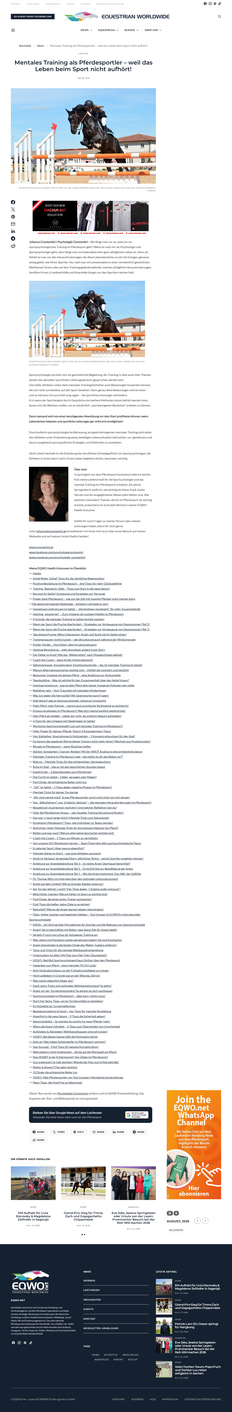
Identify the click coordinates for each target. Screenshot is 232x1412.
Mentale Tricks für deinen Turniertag (55, 792)
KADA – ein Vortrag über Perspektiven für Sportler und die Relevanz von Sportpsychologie (89, 924)
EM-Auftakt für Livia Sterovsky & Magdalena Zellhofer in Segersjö (33, 1216)
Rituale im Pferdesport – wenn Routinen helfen (62, 746)
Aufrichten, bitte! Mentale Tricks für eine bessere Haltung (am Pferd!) (75, 828)
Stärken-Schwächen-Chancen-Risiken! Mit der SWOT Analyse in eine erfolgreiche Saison (87, 751)
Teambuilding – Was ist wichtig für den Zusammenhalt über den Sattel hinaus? (81, 680)
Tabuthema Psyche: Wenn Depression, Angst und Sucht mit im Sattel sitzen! (80, 634)
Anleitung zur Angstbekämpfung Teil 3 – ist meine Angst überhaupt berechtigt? (81, 863)
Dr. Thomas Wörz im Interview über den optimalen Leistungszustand (75, 878)
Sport (33, 1207)
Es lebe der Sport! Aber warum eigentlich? (58, 848)
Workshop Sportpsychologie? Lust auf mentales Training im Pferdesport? (78, 726)
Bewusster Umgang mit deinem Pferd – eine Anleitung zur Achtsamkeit (77, 675)
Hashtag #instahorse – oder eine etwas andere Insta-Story (69, 649)
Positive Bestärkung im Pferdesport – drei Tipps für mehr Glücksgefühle (77, 583)
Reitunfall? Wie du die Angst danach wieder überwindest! (68, 909)
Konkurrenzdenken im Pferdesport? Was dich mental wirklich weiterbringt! (79, 710)
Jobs (96, 1354)
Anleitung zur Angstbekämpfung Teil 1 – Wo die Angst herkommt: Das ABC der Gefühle (87, 873)
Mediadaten (53, 3)
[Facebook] (205, 3)
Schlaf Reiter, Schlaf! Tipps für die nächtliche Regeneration (68, 578)
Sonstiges (133, 1207)
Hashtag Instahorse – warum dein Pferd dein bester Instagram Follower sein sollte (83, 685)
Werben (15, 3)
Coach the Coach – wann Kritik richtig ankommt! (63, 660)
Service (129, 30)
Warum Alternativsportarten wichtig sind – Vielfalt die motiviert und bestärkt (81, 670)
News (85, 30)
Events (70, 3)
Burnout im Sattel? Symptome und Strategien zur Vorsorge (69, 593)
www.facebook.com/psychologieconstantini (56, 552)
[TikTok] (219, 3)
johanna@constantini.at (51, 531)
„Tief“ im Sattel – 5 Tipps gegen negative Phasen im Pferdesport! (72, 787)
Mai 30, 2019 (83, 78)
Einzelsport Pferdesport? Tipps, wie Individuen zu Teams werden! (73, 822)
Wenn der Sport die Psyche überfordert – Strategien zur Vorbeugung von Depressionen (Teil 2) (91, 624)
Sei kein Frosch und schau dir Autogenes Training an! (65, 934)
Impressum (170, 1399)
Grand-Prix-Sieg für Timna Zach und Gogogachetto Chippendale (83, 1216)
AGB (153, 1399)
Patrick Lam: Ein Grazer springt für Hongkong (196, 1325)
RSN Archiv (131, 1354)
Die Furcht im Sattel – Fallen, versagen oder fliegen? (65, 777)
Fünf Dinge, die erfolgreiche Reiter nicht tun (60, 782)
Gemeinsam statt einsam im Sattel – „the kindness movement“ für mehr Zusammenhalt (86, 609)
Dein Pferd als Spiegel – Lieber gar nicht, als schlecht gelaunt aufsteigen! (77, 716)
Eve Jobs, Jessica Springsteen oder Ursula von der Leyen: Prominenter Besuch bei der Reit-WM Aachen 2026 (134, 1218)
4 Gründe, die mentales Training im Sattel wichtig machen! (68, 619)
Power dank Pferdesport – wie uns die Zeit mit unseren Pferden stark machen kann (84, 598)
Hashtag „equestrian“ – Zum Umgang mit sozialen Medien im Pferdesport (78, 614)
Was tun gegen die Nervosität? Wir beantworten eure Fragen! (71, 695)
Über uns (151, 30)
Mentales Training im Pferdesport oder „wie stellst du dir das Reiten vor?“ (78, 756)
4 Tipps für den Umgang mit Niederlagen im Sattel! (64, 721)
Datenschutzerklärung (203, 1399)
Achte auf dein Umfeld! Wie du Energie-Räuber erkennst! (68, 884)
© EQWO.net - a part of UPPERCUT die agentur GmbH (43, 1399)
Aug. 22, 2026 (133, 1229)
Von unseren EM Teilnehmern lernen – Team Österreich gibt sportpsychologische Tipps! (87, 843)
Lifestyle (83, 53)
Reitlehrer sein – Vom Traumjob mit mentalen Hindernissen (69, 690)
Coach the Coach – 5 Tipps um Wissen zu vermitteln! (65, 838)
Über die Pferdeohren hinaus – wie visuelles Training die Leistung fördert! (78, 812)
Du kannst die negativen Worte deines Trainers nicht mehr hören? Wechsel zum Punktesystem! (91, 741)
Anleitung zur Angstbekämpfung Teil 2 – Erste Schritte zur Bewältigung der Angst (83, 868)
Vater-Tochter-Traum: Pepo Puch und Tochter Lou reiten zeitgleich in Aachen (198, 1370)
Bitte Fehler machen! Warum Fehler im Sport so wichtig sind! (70, 894)
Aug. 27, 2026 (33, 1225)
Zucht (133, 1359)
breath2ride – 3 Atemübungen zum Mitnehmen (62, 772)
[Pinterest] (215, 3)
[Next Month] (205, 1221)
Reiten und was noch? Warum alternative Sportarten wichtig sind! (74, 833)
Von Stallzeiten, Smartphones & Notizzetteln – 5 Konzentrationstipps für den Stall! (84, 736)
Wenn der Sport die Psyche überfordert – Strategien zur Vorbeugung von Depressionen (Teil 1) (91, 629)
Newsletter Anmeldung (110, 3)
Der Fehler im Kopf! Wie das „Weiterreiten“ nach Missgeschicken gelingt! (78, 654)
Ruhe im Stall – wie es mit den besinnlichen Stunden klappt (69, 766)
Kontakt (85, 3)
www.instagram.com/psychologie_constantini (57, 557)
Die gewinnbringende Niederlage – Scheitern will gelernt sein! (70, 604)
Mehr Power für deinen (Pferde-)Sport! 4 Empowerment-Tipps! (72, 731)
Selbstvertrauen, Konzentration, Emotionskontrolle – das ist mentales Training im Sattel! (87, 665)
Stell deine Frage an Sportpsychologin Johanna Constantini (69, 700)
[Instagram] (210, 3)
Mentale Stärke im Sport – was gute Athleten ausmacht (67, 853)
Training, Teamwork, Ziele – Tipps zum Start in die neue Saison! (71, 588)
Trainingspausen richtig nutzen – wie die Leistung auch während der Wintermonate (84, 639)
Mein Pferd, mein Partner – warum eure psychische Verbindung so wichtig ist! (81, 705)
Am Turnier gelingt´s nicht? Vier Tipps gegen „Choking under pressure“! (77, 889)
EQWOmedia (106, 30)
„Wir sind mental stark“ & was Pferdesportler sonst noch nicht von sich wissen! (81, 797)
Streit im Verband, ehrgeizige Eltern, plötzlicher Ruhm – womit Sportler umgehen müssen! (88, 858)
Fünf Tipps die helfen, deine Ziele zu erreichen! (61, 904)
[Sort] (176, 1213)
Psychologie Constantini (72, 1093)
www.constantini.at (41, 547)
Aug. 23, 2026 (181, 1331)
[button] (82, 1234)
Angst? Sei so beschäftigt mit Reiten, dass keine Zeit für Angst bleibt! (75, 929)
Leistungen (33, 3)
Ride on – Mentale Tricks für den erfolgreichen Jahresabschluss (72, 761)
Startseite (25, 45)
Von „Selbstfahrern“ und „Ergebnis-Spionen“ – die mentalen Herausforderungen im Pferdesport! (92, 802)
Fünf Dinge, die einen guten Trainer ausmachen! (62, 899)
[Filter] (170, 1213)
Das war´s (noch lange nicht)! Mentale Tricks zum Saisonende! (71, 817)
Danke (37, 573)
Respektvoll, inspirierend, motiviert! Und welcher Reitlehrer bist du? (75, 807)
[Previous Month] (197, 1221)
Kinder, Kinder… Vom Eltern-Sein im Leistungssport (65, 644)
